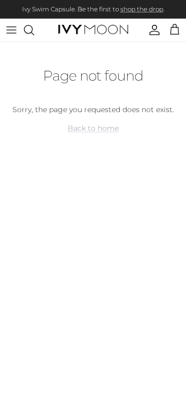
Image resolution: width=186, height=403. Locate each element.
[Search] (34, 30)
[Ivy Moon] (93, 30)
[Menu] (11, 30)
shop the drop (141, 9)
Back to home (93, 128)
